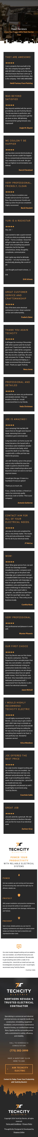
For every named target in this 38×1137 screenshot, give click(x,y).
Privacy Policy (27, 1124)
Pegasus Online (19, 1132)
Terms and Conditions (13, 1124)
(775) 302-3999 (19, 1050)
